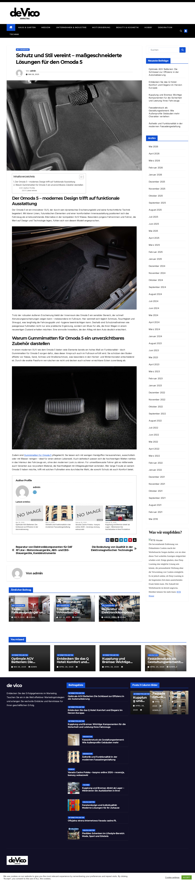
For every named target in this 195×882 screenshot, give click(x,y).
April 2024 (154, 322)
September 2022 (157, 413)
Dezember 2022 (157, 392)
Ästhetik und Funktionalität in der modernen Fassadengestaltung (58, 526)
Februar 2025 (156, 252)
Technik (14, 34)
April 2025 (154, 238)
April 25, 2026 (157, 667)
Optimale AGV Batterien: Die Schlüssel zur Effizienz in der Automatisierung (27, 527)
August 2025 (155, 209)
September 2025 (157, 202)
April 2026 (154, 153)
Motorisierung (101, 27)
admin (33, 71)
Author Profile (29, 188)
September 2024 (157, 287)
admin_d (173, 667)
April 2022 (154, 448)
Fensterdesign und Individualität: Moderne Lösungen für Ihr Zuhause (100, 806)
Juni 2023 (154, 350)
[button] (181, 31)
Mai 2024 (153, 315)
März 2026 (154, 160)
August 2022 (155, 420)
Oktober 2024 (156, 280)
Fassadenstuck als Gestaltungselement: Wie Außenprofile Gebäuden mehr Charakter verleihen (103, 743)
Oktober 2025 (156, 195)
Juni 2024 (154, 308)
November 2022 (157, 399)
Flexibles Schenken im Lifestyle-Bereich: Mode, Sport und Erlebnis (103, 834)
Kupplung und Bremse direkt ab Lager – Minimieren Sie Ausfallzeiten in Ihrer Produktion (117, 527)
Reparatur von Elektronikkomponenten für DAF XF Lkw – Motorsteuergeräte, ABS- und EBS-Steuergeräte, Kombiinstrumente (44, 550)
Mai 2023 (153, 357)
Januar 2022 (155, 470)
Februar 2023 (156, 378)
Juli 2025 (153, 216)
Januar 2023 (155, 385)
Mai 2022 (153, 441)
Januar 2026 (155, 174)
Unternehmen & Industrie (71, 27)
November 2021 (157, 484)
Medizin (45, 27)
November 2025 (157, 188)
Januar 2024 (155, 336)
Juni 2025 (154, 224)
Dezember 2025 (157, 181)
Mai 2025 (153, 231)
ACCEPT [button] (186, 877)
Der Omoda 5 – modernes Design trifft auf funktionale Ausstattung (45, 181)
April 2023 (154, 364)
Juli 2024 (153, 301)
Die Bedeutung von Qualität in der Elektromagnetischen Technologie (112, 548)
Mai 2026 (153, 146)
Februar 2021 (155, 512)
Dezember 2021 (157, 477)
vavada (100, 520)
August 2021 (155, 505)
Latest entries (32, 190)
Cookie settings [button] (172, 877)
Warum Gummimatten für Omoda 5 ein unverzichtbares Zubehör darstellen (49, 185)
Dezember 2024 (157, 266)
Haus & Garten (27, 27)
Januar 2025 (155, 259)
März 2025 (154, 245)
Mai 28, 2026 (20, 667)
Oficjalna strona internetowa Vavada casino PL (92, 820)
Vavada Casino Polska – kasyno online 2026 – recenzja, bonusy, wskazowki (87, 527)
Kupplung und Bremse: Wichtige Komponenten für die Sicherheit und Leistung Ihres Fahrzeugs (165, 97)
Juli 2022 (153, 427)
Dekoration (165, 27)
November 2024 (157, 273)
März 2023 (154, 371)
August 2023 (155, 343)
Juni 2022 (154, 434)
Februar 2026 (156, 167)
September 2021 (157, 498)
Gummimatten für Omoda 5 (37, 455)
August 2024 (155, 294)
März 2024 (154, 329)
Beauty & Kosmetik (127, 27)
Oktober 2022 (156, 406)
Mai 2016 (153, 519)
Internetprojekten (37, 520)
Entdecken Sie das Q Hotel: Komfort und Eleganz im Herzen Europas (165, 85)
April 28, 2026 (66, 667)
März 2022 (154, 455)
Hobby (148, 27)
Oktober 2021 (155, 491)
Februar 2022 (156, 462)
